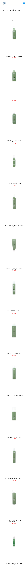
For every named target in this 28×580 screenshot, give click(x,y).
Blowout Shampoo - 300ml (14, 56)
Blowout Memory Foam (14, 437)
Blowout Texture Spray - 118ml (13, 311)
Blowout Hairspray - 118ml (14, 353)
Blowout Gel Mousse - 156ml (14, 479)
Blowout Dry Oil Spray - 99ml (14, 395)
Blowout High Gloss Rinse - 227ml (14, 141)
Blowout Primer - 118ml (14, 183)
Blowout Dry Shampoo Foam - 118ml (14, 225)
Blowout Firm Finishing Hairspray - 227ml (14, 521)
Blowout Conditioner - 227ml (14, 98)
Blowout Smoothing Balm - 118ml (14, 268)
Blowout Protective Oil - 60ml (14, 564)
